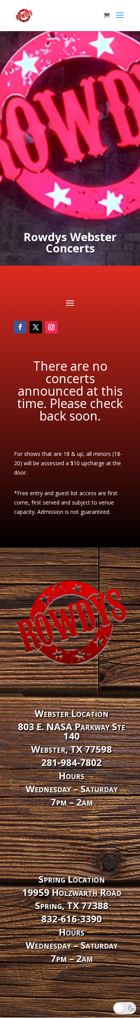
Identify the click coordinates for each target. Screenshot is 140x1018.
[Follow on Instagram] (51, 327)
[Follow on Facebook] (20, 327)
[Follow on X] (36, 327)
